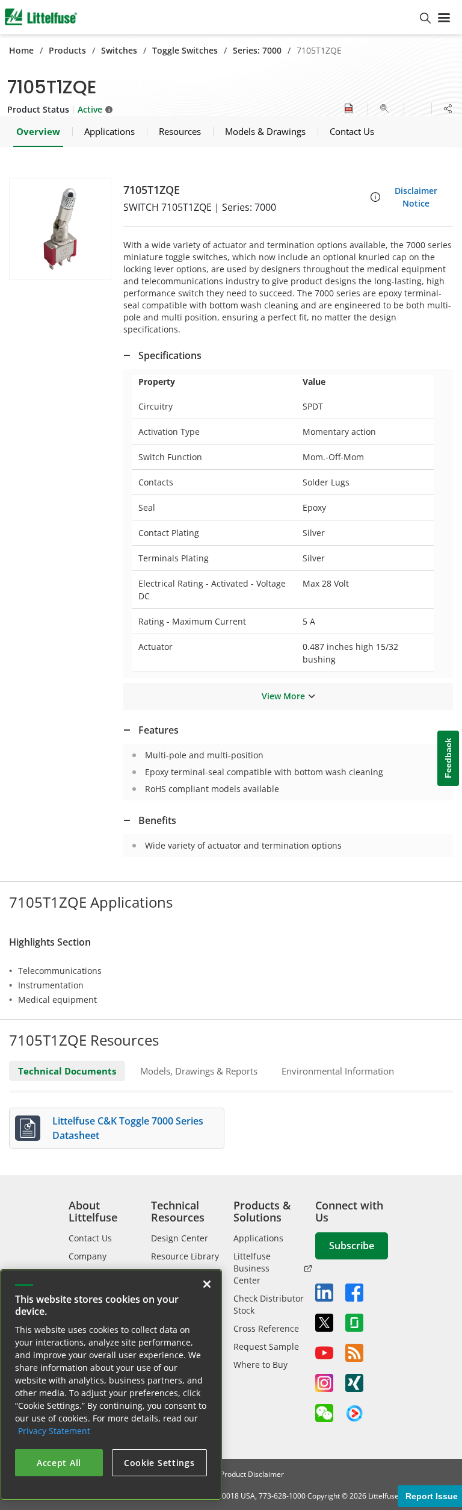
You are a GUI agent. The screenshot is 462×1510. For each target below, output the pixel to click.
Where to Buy (260, 1364)
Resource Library (185, 1256)
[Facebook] (354, 1293)
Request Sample (266, 1346)
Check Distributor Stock (268, 1304)
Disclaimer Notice (416, 197)
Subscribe (351, 1245)
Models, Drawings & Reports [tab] (198, 1071)
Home (21, 50)
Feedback (448, 758)
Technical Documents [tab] (67, 1071)
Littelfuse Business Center (252, 1268)
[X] (324, 1323)
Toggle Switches (185, 50)
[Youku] (354, 1414)
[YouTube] (324, 1353)
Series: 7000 (257, 50)
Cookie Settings (159, 1462)
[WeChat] (324, 1413)
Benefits (157, 820)
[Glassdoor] (354, 1323)
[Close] (207, 1284)
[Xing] (354, 1383)
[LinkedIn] (324, 1293)
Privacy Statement (54, 1431)
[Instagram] (324, 1383)
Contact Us (90, 1238)
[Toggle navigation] (446, 16)
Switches (119, 50)
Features (158, 730)
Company (87, 1256)
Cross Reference (266, 1328)
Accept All (59, 1462)
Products (67, 50)
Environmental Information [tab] (338, 1071)
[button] (60, 228)
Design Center (179, 1238)
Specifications (170, 355)
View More (283, 696)
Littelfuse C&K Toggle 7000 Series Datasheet (127, 1128)
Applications (258, 1238)
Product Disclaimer (252, 1474)
